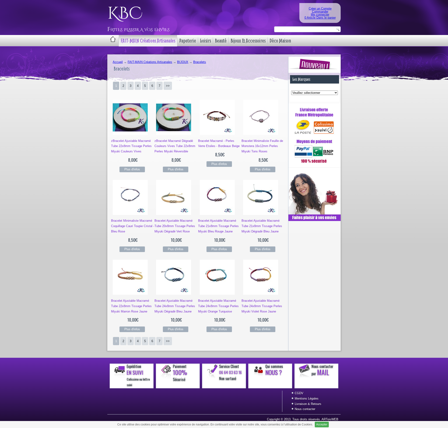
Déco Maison (280, 40)
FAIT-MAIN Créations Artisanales (148, 40)
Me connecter (320, 14)
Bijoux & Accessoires (248, 40)
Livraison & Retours (308, 404)
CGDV (299, 393)
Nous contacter (305, 409)
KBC (125, 13)
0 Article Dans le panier (320, 17)
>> (168, 86)
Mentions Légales (306, 398)
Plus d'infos (132, 169)
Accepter (321, 424)
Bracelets (199, 62)
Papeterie (187, 40)
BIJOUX (182, 62)
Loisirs (205, 40)
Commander (320, 11)
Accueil (118, 62)
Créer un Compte (320, 8)
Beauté (221, 40)
